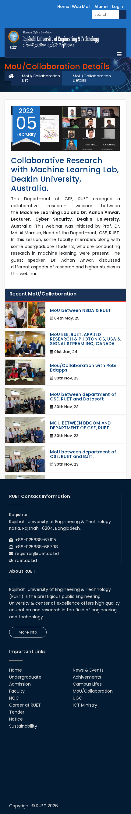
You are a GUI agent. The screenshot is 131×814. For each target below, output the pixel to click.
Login (117, 6)
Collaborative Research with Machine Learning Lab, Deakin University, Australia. (65, 174)
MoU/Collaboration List (41, 78)
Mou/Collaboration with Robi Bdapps (83, 367)
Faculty (17, 691)
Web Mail (81, 6)
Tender (16, 712)
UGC (77, 698)
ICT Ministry (85, 705)
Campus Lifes (87, 684)
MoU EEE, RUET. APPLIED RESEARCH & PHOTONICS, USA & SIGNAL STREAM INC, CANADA (85, 339)
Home (63, 6)
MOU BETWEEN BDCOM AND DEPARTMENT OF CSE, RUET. (80, 425)
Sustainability (23, 726)
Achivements (87, 677)
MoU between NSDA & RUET (80, 310)
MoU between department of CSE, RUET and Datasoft (83, 396)
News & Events (88, 670)
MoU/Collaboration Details (92, 78)
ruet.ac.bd (26, 560)
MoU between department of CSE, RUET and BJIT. (83, 454)
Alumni (101, 6)
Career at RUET (25, 705)
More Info (28, 632)
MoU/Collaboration (93, 691)
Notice (16, 719)
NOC (14, 698)
